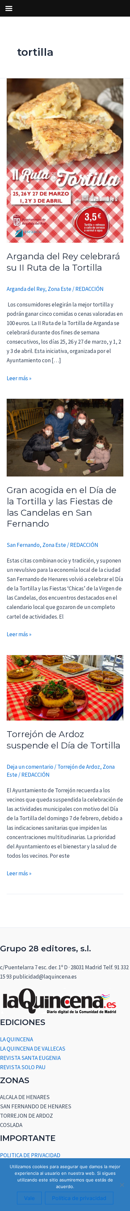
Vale (29, 1198)
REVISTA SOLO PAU (23, 1067)
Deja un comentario (30, 766)
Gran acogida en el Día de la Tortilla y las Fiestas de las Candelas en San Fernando (61, 507)
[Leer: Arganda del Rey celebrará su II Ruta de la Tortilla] (65, 159)
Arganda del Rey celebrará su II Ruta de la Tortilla (63, 262)
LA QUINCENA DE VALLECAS (32, 1048)
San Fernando (23, 545)
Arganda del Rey (26, 289)
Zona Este (59, 289)
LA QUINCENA (16, 1039)
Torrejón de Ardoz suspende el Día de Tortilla (63, 740)
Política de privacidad (79, 1198)
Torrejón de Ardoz (78, 766)
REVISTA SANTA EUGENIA (30, 1058)
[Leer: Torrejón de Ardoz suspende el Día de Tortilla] (65, 687)
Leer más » (19, 378)
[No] (121, 1184)
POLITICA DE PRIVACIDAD (30, 1155)
